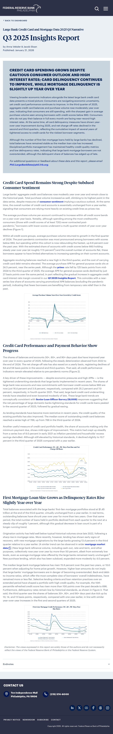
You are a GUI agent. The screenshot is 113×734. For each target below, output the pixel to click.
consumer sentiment (51, 201)
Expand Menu (106, 9)
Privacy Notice (12, 719)
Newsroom (29, 719)
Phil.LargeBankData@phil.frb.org (29, 164)
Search (97, 9)
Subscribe (43, 719)
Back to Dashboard (16, 20)
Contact (56, 719)
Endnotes (8, 664)
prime (60, 267)
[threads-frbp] (100, 707)
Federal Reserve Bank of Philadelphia (23, 9)
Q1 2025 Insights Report (62, 277)
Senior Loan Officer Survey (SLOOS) (56, 399)
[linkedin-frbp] (72, 707)
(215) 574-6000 (59, 694)
